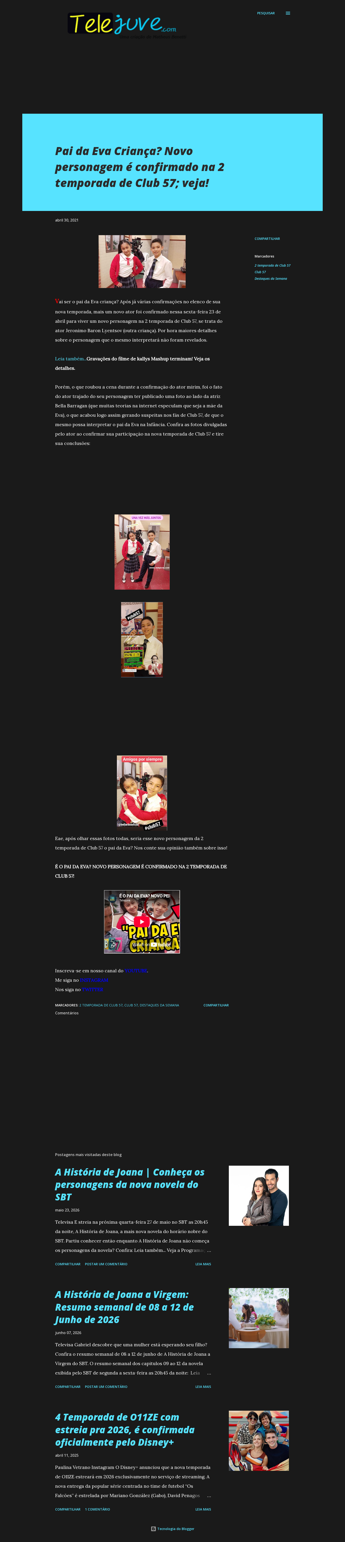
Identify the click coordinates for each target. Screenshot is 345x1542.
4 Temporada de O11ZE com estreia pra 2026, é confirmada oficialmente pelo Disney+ (125, 1429)
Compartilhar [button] (267, 238)
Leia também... (71, 359)
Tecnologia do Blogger (175, 1528)
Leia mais (203, 1264)
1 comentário (97, 1509)
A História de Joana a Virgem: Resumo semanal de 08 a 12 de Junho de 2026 (124, 1307)
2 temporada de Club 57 (273, 265)
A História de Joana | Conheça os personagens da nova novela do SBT (130, 1184)
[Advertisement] (163, 81)
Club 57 (260, 272)
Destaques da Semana (271, 278)
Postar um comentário (106, 1264)
